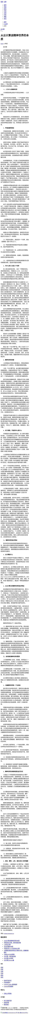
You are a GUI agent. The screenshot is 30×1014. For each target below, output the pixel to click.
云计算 (2, 29)
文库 (5, 13)
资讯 (5, 18)
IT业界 (6, 24)
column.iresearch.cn (9, 933)
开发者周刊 (7, 982)
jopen (2, 43)
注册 (5, 1)
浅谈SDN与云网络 (9, 954)
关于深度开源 (8, 1000)
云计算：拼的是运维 (10, 956)
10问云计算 (7, 944)
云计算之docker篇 (9, 960)
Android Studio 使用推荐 (10, 984)
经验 (5, 9)
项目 (5, 7)
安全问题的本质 (8, 946)
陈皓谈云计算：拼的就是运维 (12, 942)
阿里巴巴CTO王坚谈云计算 (12, 948)
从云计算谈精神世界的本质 (12, 940)
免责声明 (6, 1002)
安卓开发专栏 (8, 980)
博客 (5, 16)
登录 (2, 1)
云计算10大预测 (8, 958)
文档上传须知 (8, 993)
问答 (5, 15)
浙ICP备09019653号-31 (22, 1012)
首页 (5, 5)
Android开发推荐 (8, 986)
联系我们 (6, 1004)
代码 (5, 11)
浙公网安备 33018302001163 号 (9, 1012)
